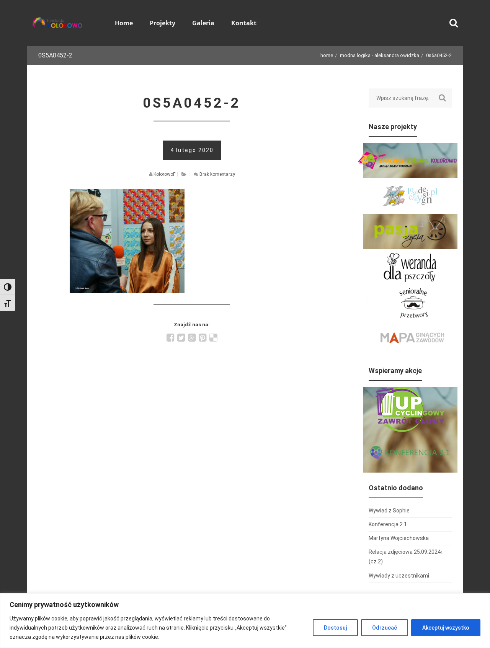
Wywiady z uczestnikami (399, 576)
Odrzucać (384, 628)
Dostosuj (335, 628)
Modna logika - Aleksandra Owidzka (379, 55)
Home (326, 55)
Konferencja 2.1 (388, 524)
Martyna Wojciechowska (399, 538)
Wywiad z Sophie (389, 510)
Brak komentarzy (217, 174)
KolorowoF (164, 174)
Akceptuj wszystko (445, 628)
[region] (245, 620)
